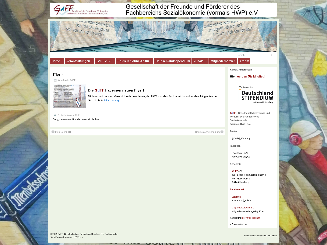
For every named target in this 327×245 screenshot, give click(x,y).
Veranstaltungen (78, 61)
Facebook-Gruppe (240, 156)
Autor (69, 115)
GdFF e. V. (104, 61)
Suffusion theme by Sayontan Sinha (260, 235)
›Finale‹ (199, 61)
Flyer (58, 74)
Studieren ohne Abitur (133, 61)
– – (238, 224)
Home (55, 61)
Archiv (244, 61)
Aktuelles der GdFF (67, 80)
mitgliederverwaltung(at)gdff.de (248, 211)
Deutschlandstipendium (173, 61)
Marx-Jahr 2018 (63, 132)
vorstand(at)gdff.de (241, 200)
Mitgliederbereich (223, 61)
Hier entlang (111, 100)
